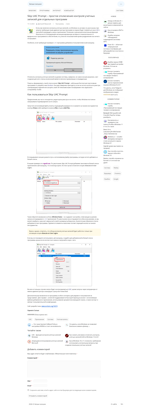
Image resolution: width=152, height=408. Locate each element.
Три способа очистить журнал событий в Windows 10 (113, 153)
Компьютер (69, 11)
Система (119, 11)
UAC (30, 319)
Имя (29, 381)
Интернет (57, 11)
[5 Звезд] (33, 314)
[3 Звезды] (31, 314)
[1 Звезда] (28, 314)
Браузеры (107, 173)
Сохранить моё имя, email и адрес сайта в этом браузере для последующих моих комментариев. (63, 390)
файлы (116, 168)
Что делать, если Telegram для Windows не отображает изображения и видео (113, 90)
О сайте (114, 404)
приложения (39, 319)
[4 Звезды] (32, 314)
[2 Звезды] (29, 314)
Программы (45, 11)
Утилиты (118, 173)
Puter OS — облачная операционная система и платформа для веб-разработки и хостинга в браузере (113, 49)
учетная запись (62, 319)
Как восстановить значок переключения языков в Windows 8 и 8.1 (113, 83)
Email (29, 386)
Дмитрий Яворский (44, 24)
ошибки (107, 179)
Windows (32, 11)
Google (116, 179)
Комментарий (32, 358)
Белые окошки (35, 4)
